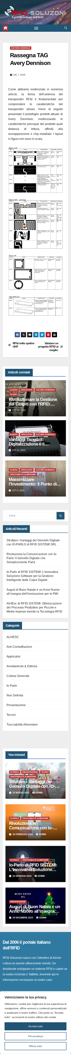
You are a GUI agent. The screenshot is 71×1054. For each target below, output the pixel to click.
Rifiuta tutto (35, 1046)
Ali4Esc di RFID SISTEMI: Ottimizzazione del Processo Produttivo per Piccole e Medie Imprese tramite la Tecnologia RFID (34, 607)
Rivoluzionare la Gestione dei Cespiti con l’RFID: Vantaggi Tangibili (33, 404)
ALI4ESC (14, 390)
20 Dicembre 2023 (23, 917)
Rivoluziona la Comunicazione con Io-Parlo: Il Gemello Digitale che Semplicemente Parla (32, 558)
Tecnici (13, 394)
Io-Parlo (12, 685)
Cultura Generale (20, 48)
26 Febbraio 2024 (23, 834)
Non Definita (15, 695)
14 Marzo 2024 (21, 792)
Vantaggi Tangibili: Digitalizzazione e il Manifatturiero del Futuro (32, 444)
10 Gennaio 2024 (22, 876)
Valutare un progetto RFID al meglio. (48, 347)
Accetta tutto (35, 1026)
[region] (35, 1022)
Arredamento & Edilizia (22, 666)
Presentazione (16, 705)
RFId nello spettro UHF (23, 345)
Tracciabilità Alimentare (23, 474)
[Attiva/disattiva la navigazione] (36, 28)
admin (39, 792)
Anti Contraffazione (19, 646)
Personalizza (35, 1036)
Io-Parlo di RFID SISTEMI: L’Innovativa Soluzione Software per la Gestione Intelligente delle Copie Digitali (32, 575)
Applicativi (26, 390)
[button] (65, 28)
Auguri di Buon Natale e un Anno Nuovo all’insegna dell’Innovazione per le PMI (34, 911)
